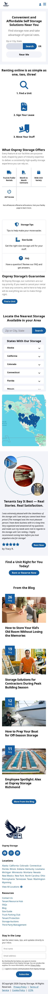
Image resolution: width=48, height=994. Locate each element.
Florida (10, 380)
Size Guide (7, 911)
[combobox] (14, 46)
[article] (24, 619)
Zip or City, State (14, 41)
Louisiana (40, 869)
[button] (24, 420)
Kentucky (29, 869)
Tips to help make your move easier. (24, 230)
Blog (4, 908)
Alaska (10, 347)
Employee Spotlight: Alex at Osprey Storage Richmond (23, 783)
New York (19, 875)
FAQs (4, 904)
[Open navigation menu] (44, 4)
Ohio (42, 875)
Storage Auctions (10, 921)
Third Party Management (14, 924)
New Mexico (8, 875)
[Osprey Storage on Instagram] (11, 853)
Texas (29, 879)
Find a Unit (9, 301)
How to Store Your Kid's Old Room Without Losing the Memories (23, 632)
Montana (27, 872)
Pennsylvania (8, 879)
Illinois (10, 389)
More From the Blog (24, 801)
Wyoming (6, 882)
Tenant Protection (10, 918)
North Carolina (32, 875)
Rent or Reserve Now (24, 572)
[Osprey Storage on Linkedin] (17, 853)
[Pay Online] (40, 4)
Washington (39, 879)
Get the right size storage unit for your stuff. (24, 247)
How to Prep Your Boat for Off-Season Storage (21, 733)
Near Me (24, 54)
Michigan (6, 872)
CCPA (30, 990)
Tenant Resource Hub (12, 901)
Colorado (11, 364)
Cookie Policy (18, 990)
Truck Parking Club (11, 914)
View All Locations (12, 886)
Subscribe (24, 974)
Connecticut (13, 372)
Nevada (37, 872)
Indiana (20, 869)
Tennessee (21, 879)
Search (30, 46)
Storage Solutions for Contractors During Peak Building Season (23, 683)
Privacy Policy (35, 965)
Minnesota (17, 872)
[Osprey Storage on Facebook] (4, 853)
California (12, 356)
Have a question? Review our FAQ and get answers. (24, 266)
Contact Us (7, 898)
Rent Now (39, 545)
